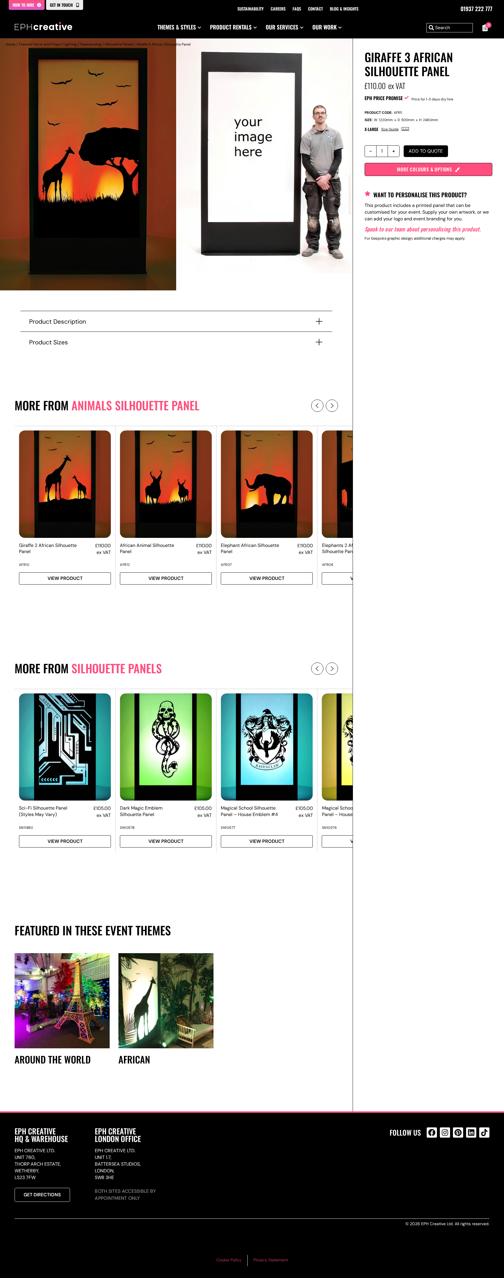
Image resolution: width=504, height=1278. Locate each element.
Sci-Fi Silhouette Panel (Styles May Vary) (43, 811)
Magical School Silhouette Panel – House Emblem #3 (350, 811)
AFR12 (125, 564)
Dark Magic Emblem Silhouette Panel (141, 811)
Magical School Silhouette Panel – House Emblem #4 (249, 811)
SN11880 (26, 827)
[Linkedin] (471, 1132)
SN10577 (228, 827)
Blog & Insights (344, 9)
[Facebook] (432, 1132)
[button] (317, 406)
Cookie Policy (229, 1260)
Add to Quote (426, 151)
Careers (278, 9)
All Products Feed (433, 1157)
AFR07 (226, 564)
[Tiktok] (484, 1132)
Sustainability (250, 9)
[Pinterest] (458, 1132)
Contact (315, 9)
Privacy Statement (270, 1260)
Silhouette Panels (119, 44)
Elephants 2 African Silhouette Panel (343, 548)
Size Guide (390, 129)
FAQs (297, 9)
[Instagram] (445, 1132)
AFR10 (24, 564)
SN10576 (329, 827)
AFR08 (327, 564)
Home (10, 44)
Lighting (70, 44)
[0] (484, 27)
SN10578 (127, 827)
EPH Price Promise (384, 98)
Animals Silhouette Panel (135, 405)
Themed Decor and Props (39, 44)
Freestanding (91, 44)
